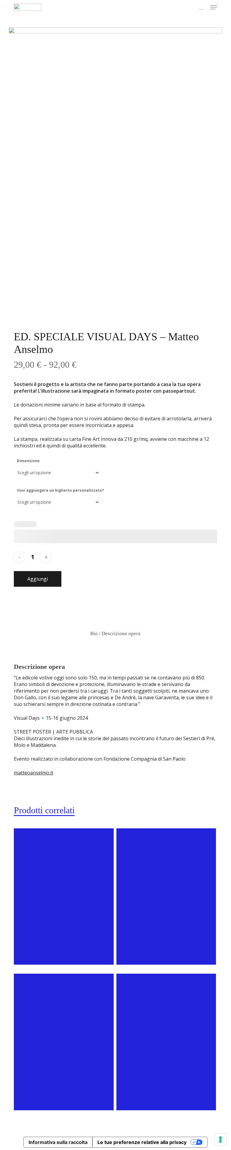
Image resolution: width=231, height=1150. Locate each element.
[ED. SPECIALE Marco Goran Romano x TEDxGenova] (64, 896)
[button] (213, 7)
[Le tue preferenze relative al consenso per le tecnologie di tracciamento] (220, 1139)
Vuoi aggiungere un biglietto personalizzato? (60, 490)
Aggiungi (37, 579)
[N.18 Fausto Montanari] (64, 1042)
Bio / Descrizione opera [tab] (115, 633)
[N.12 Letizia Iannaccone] (166, 1042)
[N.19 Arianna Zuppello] (166, 896)
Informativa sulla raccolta (58, 1142)
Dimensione (28, 460)
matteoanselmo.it (33, 772)
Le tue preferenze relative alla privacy (141, 1142)
